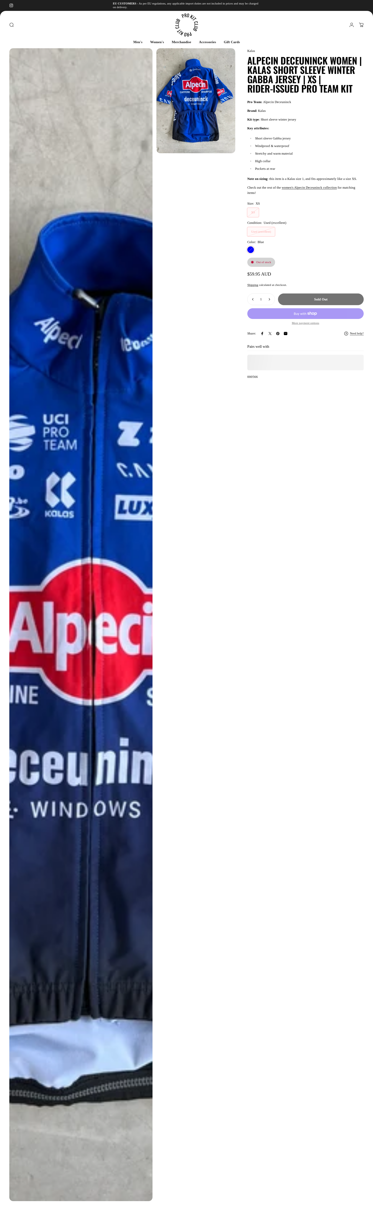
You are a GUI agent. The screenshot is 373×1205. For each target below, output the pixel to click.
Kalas (251, 51)
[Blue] (250, 249)
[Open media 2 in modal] (195, 100)
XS (253, 212)
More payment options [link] (305, 323)
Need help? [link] (357, 333)
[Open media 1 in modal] (81, 624)
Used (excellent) (261, 231)
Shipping (252, 284)
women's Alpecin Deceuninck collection (309, 187)
